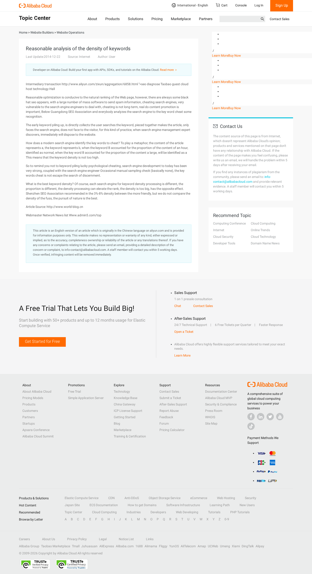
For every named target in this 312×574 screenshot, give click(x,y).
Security (250, 498)
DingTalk (248, 546)
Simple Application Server (86, 398)
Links (149, 539)
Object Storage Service (164, 498)
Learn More (220, 55)
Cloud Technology (263, 236)
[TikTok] (251, 426)
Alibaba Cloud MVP (218, 398)
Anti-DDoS (131, 498)
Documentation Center (221, 391)
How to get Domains (142, 505)
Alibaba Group (29, 546)
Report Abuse (169, 411)
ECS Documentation (104, 505)
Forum (164, 423)
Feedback (166, 417)
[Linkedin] (260, 416)
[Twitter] (270, 416)
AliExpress (106, 546)
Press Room (213, 411)
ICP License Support (128, 411)
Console (241, 5)
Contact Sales (279, 19)
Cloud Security (223, 236)
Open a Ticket (183, 331)
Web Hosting (226, 498)
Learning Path (220, 505)
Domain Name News (265, 243)
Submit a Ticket (170, 398)
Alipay (260, 546)
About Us (48, 539)
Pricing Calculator (172, 430)
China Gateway (124, 404)
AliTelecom (188, 546)
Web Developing (187, 512)
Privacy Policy (77, 539)
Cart (224, 5)
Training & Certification (130, 436)
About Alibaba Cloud (36, 391)
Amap (202, 546)
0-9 (227, 519)
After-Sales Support (173, 404)
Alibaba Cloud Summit (38, 436)
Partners (205, 19)
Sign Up (281, 5)
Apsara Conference (36, 430)
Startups (28, 423)
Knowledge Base (125, 398)
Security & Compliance (221, 404)
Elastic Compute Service (81, 498)
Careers (24, 539)
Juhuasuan (89, 546)
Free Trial (74, 391)
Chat (177, 306)
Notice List (126, 539)
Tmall (75, 546)
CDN (111, 498)
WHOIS (210, 417)
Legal (103, 539)
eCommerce (198, 498)
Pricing (157, 19)
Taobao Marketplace (55, 546)
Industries (134, 512)
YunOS (174, 546)
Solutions (135, 19)
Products (112, 19)
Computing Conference (229, 223)
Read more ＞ (168, 69)
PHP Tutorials (240, 512)
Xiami (236, 546)
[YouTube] (279, 416)
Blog (117, 423)
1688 (139, 546)
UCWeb (213, 546)
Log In (258, 5)
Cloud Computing (263, 223)
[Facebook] (251, 416)
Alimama (151, 546)
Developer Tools (224, 243)
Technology (122, 391)
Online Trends (260, 230)
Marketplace (181, 19)
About (92, 19)
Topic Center (73, 512)
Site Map (211, 423)
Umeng (225, 546)
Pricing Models (32, 398)
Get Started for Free (42, 341)
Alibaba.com (125, 546)
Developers (158, 512)
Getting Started (124, 417)
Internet (218, 230)
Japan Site (72, 505)
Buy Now (234, 55)
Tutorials (214, 512)
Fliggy (163, 546)
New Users (247, 505)
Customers (30, 411)
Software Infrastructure (183, 505)
